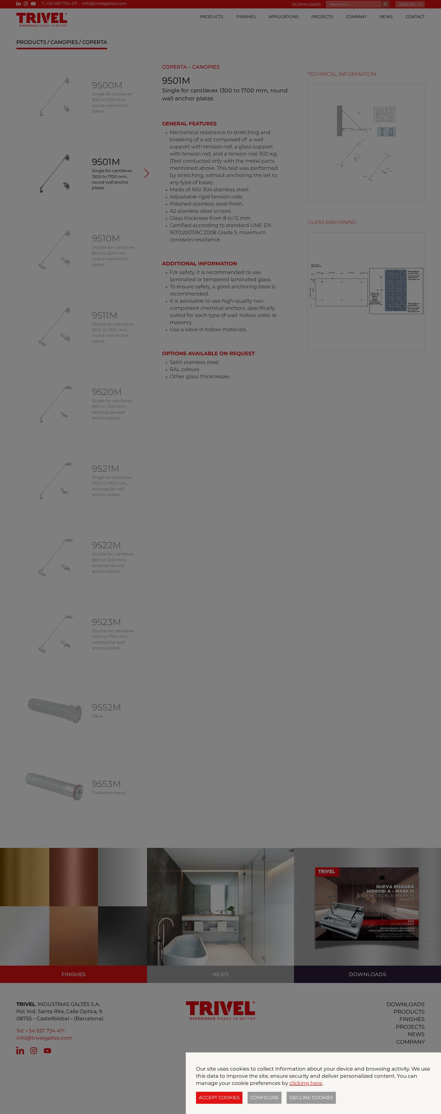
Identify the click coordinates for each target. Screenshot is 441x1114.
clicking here (305, 1083)
